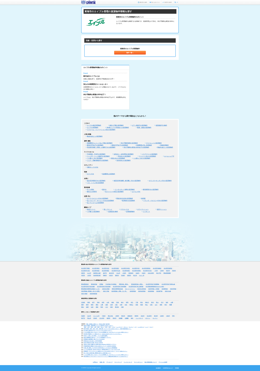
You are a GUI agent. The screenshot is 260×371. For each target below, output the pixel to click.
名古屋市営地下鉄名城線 (88, 286)
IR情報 (177, 368)
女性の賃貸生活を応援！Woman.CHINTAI (93, 342)
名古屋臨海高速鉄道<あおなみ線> (155, 286)
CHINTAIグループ (168, 368)
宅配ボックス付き (92, 167)
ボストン (147, 318)
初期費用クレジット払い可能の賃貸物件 (100, 143)
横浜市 (123, 316)
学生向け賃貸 (102, 324)
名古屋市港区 (96, 270)
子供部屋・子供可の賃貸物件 (96, 154)
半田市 (83, 275)
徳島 (161, 304)
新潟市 (156, 316)
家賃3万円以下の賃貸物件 (95, 145)
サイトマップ (118, 362)
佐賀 (92, 307)
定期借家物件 (130, 211)
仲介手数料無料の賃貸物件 (129, 143)
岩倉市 (137, 273)
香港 (85, 327)
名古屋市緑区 (126, 270)
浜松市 (142, 316)
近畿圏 (126, 318)
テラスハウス (124, 209)
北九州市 (101, 318)
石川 (162, 302)
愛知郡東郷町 (167, 273)
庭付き (104, 189)
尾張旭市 (130, 273)
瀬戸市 (105, 273)
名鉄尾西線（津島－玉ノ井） (119, 291)
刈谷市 (111, 275)
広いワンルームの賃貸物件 (95, 202)
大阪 (116, 304)
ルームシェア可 (169, 156)
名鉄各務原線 (93, 293)
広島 (151, 304)
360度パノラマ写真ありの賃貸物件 (118, 127)
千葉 (137, 302)
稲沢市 (168, 270)
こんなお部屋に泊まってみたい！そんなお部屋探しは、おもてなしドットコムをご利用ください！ (106, 332)
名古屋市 (149, 316)
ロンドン (155, 318)
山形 (108, 302)
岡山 (146, 304)
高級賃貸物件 (164, 145)
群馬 (127, 302)
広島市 (95, 318)
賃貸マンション (162, 209)
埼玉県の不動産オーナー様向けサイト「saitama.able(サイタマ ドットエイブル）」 (103, 334)
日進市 (143, 273)
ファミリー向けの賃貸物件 (147, 156)
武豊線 (101, 284)
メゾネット (146, 211)
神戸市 (83, 318)
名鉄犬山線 (168, 291)
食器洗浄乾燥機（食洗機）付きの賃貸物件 (127, 180)
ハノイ (146, 327)
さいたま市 (96, 316)
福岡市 (108, 318)
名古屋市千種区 (85, 268)
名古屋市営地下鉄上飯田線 (136, 286)
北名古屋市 (151, 273)
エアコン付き (136, 191)
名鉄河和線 (173, 288)
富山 (157, 302)
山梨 (172, 302)
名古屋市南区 (105, 270)
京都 (111, 304)
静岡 (92, 304)
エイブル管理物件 (92, 127)
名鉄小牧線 (84, 293)
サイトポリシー (138, 362)
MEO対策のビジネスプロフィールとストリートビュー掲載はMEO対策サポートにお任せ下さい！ (106, 356)
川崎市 (117, 316)
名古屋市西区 (115, 268)
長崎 (97, 307)
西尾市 (129, 275)
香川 (166, 304)
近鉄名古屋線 (105, 288)
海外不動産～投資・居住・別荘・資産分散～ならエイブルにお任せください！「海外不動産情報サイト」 (108, 328)
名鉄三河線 (106, 291)
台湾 (88, 327)
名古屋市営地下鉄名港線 (103, 286)
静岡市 (136, 316)
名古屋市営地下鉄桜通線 (119, 286)
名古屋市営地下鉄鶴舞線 (152, 284)
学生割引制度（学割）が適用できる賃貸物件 (101, 147)
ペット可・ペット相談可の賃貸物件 (98, 156)
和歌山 (131, 304)
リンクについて (128, 362)
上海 (95, 327)
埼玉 (132, 302)
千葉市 (104, 316)
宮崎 (111, 307)
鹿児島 (117, 307)
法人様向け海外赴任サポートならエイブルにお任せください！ (98, 330)
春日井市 (111, 273)
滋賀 (106, 304)
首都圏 (120, 318)
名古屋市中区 (136, 268)
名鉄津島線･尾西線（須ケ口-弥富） (91, 291)
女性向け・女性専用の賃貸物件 (124, 154)
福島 (112, 302)
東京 (141, 302)
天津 (109, 327)
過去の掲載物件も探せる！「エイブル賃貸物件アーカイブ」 (97, 337)
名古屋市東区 (96, 268)
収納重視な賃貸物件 (108, 174)
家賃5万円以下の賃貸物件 (120, 145)
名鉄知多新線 (141, 291)
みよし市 (141, 275)
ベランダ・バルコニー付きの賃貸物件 (155, 200)
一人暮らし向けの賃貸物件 (141, 158)
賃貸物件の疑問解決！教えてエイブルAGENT (94, 339)
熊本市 (114, 318)
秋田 (103, 302)
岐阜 (87, 304)
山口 (156, 304)
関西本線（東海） (124, 284)
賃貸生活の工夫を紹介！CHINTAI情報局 (93, 340)
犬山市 (118, 273)
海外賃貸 (108, 324)
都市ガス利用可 (92, 191)
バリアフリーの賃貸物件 (149, 154)
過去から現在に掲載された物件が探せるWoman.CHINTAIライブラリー (100, 344)
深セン (102, 327)
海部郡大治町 (97, 273)
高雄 (92, 327)
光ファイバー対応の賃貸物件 (114, 191)
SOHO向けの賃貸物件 (123, 160)
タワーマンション (143, 209)
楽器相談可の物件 (161, 125)
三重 (102, 304)
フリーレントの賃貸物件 (154, 143)
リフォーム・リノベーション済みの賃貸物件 (101, 129)
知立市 (135, 275)
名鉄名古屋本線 (141, 288)
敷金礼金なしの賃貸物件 (95, 136)
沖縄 (122, 307)
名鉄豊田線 (165, 288)
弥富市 (83, 273)
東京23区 (110, 316)
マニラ (151, 327)
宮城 (98, 302)
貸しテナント (108, 209)
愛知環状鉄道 (85, 284)
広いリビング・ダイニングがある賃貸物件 (100, 200)
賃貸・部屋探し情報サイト (92, 324)
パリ (135, 327)
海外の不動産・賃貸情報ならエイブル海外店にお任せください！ (98, 325)
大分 (106, 307)
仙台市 (89, 316)
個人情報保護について (151, 362)
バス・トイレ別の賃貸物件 (95, 183)
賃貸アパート (91, 209)
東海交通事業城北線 (117, 288)
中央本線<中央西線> (111, 284)
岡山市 (89, 318)
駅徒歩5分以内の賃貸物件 (124, 198)
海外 (132, 318)
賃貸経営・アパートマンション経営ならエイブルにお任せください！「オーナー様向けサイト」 (105, 351)
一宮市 (156, 270)
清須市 (174, 270)
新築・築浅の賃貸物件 (144, 127)
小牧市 (124, 273)
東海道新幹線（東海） (137, 284)
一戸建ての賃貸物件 (93, 211)
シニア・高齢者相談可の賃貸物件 (97, 160)
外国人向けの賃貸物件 (118, 158)
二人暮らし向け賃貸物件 (95, 158)
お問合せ (95, 362)
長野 (82, 304)
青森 (88, 302)
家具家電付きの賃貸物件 (151, 189)
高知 (82, 307)
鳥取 (137, 304)
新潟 (152, 302)
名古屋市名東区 (136, 270)
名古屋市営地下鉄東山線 (168, 284)
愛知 (97, 304)
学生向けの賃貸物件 (124, 156)
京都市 (162, 316)
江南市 (162, 270)
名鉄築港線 (151, 291)
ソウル (113, 327)
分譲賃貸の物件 (113, 211)
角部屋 (143, 198)
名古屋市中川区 (85, 270)
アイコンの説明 (163, 362)
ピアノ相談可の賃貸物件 (139, 125)
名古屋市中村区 (125, 268)
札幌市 (83, 316)
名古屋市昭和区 (146, 268)
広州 (106, 327)
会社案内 (158, 368)
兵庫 (121, 304)
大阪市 (168, 316)
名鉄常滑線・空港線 (153, 288)
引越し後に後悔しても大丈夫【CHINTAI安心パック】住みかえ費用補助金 (100, 347)
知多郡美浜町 (97, 275)
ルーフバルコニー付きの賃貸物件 (97, 198)
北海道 (83, 302)
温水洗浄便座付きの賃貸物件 (96, 180)
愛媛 (170, 304)
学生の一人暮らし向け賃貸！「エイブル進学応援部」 (96, 335)
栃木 (122, 302)
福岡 (87, 307)
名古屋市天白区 (147, 270)
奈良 (126, 304)
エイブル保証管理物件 (94, 125)
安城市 (123, 275)
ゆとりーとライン (130, 288)
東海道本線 (94, 284)
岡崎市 (105, 275)
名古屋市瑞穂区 (157, 268)
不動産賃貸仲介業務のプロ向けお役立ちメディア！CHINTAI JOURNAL (100, 346)
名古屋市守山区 (116, 270)
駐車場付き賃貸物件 (128, 200)
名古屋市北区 (105, 268)
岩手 (93, 302)
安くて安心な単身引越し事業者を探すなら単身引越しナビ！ (97, 353)
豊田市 (117, 275)
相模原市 (129, 316)
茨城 (117, 302)
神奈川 (147, 302)
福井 (167, 302)
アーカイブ (109, 362)
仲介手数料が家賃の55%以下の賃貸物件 (136, 147)
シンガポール (141, 327)
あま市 (89, 273)
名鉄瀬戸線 (159, 291)
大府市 (89, 275)
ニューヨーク (139, 318)
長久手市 (158, 273)
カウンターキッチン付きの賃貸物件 (160, 180)
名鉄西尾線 (133, 291)
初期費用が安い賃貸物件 (144, 145)
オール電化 (90, 189)
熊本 (102, 307)
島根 (141, 304)
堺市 (173, 316)
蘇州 (98, 327)
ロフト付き (90, 174)
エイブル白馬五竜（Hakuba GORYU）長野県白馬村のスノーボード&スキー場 (102, 349)
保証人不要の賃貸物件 (116, 125)
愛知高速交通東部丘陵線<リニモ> (90, 288)
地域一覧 (102, 362)
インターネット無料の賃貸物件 (125, 189)
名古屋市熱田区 (168, 268)
